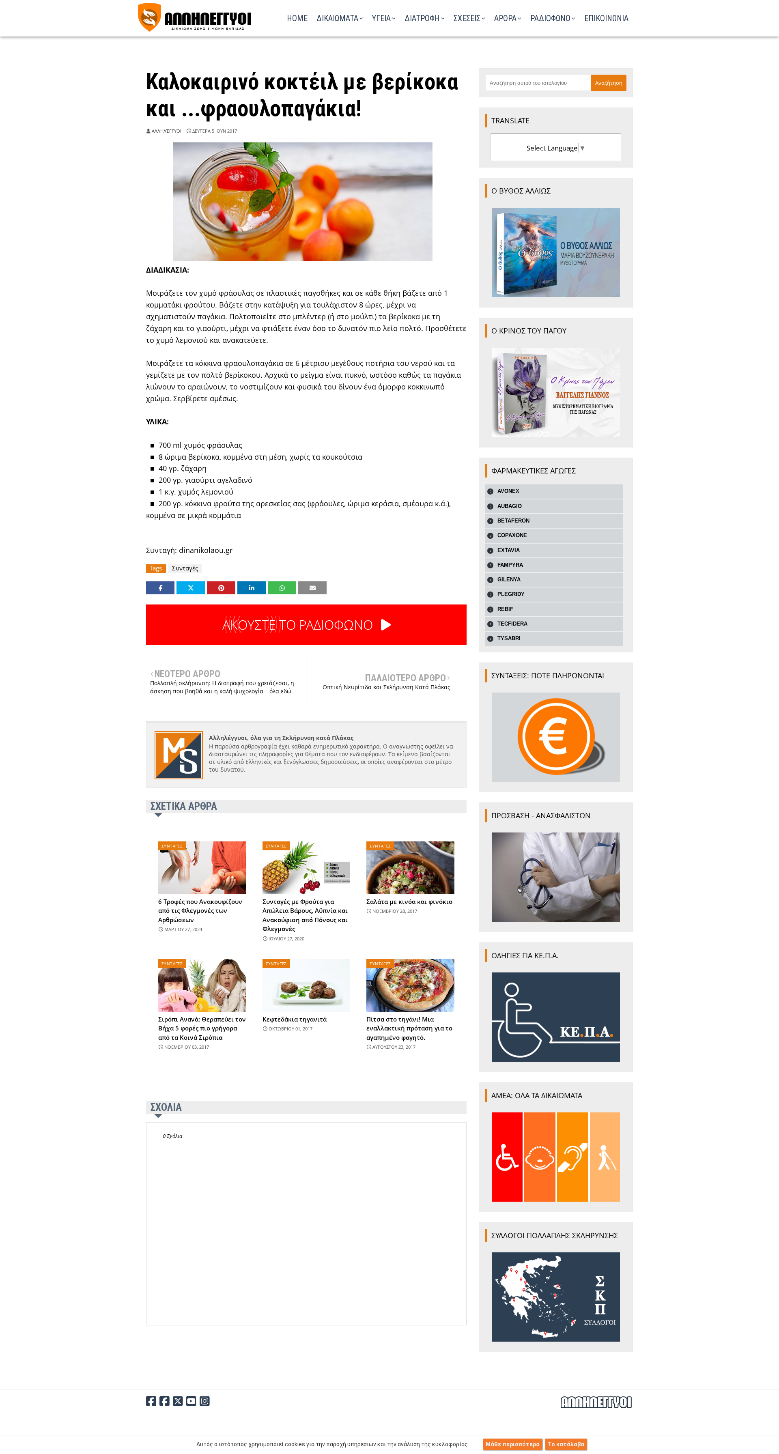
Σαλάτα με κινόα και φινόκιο (409, 901)
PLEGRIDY (511, 594)
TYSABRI (509, 638)
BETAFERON (513, 521)
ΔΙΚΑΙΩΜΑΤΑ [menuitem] (337, 18)
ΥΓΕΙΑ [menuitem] (381, 18)
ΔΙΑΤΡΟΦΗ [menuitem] (422, 18)
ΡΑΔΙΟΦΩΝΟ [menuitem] (550, 18)
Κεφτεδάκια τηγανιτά (295, 1019)
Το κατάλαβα (566, 1444)
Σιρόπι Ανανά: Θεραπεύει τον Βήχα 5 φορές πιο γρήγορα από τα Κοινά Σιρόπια (202, 1028)
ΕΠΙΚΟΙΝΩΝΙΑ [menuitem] (606, 18)
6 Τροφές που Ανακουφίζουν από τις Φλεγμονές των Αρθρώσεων (200, 910)
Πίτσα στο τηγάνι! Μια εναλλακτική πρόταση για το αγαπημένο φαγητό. (409, 1028)
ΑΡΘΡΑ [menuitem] (505, 18)
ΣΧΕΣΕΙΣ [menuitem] (467, 18)
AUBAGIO (509, 506)
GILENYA (509, 579)
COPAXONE (512, 535)
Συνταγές (185, 568)
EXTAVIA (508, 550)
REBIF (505, 609)
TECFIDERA (512, 624)
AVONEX (508, 491)
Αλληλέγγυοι (166, 131)
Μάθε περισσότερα (513, 1444)
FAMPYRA (510, 565)
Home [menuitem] (297, 18)
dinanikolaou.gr (205, 550)
